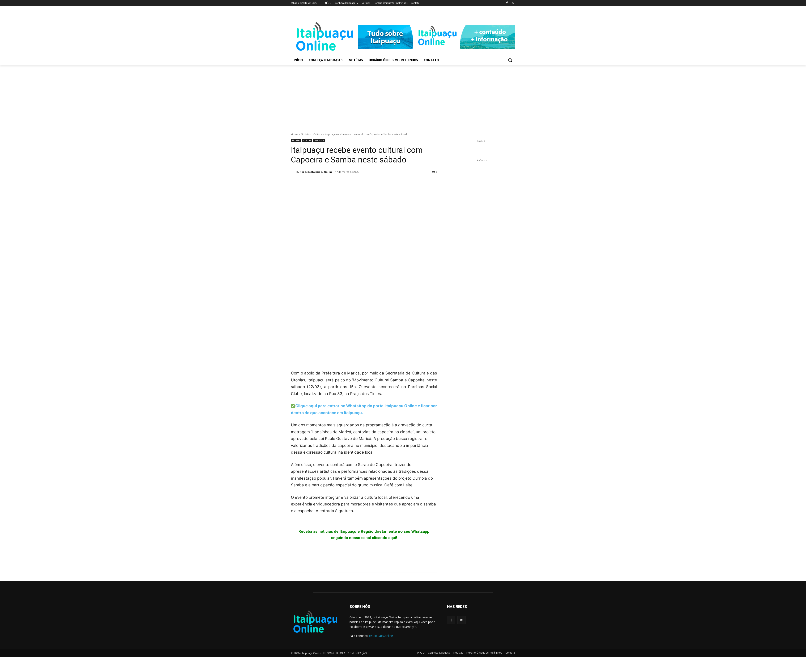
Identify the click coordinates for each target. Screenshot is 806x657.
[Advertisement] (403, 96)
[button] (510, 60)
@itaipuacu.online (381, 636)
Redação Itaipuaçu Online (316, 171)
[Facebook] (506, 3)
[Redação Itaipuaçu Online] (293, 172)
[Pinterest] (314, 182)
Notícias (306, 134)
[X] (305, 182)
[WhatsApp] (324, 182)
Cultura (317, 134)
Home (294, 134)
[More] (334, 182)
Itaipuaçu (319, 140)
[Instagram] (512, 3)
